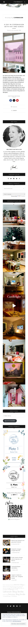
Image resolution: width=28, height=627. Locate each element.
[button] (10, 100)
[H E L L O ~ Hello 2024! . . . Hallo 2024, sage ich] (14, 215)
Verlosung (7, 584)
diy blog (16, 589)
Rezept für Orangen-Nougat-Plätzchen (16, 549)
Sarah (15, 110)
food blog (5, 589)
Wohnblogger (11, 589)
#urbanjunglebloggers (7, 596)
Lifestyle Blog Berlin (13, 591)
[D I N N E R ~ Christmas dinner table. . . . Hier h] (14, 260)
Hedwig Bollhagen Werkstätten (15, 567)
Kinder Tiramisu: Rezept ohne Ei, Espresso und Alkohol (17, 559)
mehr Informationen (17, 621)
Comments (14, 106)
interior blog (19, 585)
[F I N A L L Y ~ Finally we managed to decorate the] (14, 328)
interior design (7, 588)
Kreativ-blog (8, 586)
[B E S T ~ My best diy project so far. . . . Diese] (14, 395)
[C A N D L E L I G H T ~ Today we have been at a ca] (14, 305)
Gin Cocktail (18, 586)
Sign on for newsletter (10, 420)
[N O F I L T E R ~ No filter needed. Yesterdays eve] (14, 373)
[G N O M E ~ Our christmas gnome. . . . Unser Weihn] (14, 238)
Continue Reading (14, 96)
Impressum (9, 612)
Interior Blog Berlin (16, 594)
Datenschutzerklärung (16, 612)
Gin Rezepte (13, 586)
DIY (22, 586)
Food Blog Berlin (16, 588)
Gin (23, 588)
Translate (22, 196)
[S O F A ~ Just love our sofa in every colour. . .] (14, 350)
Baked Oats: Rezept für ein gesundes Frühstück (17, 541)
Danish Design (5, 594)
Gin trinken (11, 584)
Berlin (4, 584)
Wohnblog (14, 596)
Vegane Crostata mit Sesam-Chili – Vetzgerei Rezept (17, 576)
